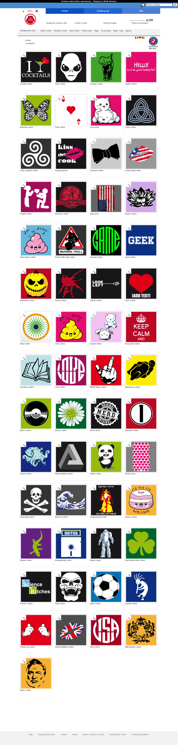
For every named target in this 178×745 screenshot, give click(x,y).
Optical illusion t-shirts (64, 474)
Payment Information (46, 734)
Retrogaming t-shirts (63, 560)
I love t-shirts (130, 300)
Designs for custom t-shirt (56, 23)
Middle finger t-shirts (98, 387)
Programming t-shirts (98, 517)
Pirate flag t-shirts (27, 517)
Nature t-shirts (61, 430)
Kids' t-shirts (75, 31)
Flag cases (94, 214)
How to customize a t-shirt (93, 734)
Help (141, 11)
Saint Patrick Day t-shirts (135, 560)
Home (30, 11)
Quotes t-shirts (131, 517)
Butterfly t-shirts (26, 127)
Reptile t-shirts (26, 560)
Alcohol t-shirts (26, 84)
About (74, 734)
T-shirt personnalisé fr (140, 734)
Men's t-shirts (46, 31)
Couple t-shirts (26, 214)
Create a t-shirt (81, 23)
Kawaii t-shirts (96, 344)
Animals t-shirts (96, 84)
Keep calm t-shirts (132, 344)
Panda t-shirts (95, 474)
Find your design (109, 23)
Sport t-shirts (95, 604)
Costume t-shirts (96, 171)
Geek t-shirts (130, 257)
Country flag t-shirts (133, 171)
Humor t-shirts (96, 300)
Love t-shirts (60, 387)
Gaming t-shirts (96, 257)
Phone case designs (140, 23)
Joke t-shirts (60, 344)
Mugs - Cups (118, 31)
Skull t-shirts (60, 604)
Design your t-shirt (28, 31)
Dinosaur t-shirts (61, 214)
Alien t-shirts (60, 84)
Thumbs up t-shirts (27, 647)
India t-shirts (25, 344)
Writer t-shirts (25, 690)
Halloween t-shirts (27, 300)
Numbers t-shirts (132, 430)
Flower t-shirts (131, 214)
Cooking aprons (61, 171)
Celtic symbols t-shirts (29, 171)
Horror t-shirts (60, 300)
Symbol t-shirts (131, 604)
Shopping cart (103, 11)
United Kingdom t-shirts (64, 647)
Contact (65, 11)
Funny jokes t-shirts (28, 257)
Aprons (128, 31)
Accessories (106, 31)
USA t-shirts (95, 647)
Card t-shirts (60, 127)
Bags (97, 31)
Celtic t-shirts (130, 127)
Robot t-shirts (95, 560)
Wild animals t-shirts (133, 647)
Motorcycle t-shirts (132, 387)
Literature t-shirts (27, 387)
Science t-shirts (26, 604)
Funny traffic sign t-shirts (65, 257)
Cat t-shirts (94, 127)
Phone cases (87, 31)
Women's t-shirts (60, 31)
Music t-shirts (25, 430)
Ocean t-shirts (25, 474)
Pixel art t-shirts (61, 517)
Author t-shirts (131, 84)
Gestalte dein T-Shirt (117, 734)
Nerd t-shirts (95, 430)
